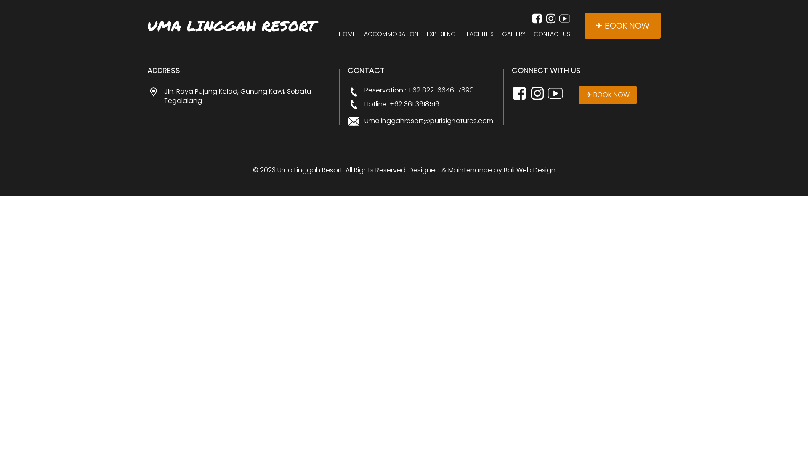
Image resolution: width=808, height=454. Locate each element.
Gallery (513, 34)
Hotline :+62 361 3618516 (401, 104)
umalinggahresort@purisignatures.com (428, 121)
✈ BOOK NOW (622, 26)
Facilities (480, 34)
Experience (442, 34)
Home (347, 34)
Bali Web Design (530, 170)
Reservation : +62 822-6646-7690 (419, 90)
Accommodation (391, 34)
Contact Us (552, 34)
